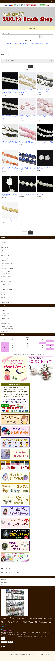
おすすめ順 (4, 60)
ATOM (49, 654)
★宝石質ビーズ (24, 28)
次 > (30, 66)
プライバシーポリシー (34, 654)
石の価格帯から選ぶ (5, 313)
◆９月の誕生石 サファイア (36, 45)
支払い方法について (5, 654)
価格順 (9, 60)
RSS (46, 654)
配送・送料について (12, 654)
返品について (18, 654)
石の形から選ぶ (4, 310)
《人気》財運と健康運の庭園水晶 (7, 328)
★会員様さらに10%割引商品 (7, 326)
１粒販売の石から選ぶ (5, 318)
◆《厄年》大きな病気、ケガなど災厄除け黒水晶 (14, 43)
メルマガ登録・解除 (42, 654)
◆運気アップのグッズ (26, 45)
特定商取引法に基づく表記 (25, 654)
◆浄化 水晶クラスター (29, 43)
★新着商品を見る (32, 28)
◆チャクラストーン (17, 45)
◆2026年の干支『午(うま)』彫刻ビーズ (42, 43)
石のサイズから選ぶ (5, 315)
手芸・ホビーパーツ (5, 331)
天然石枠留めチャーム (5, 323)
